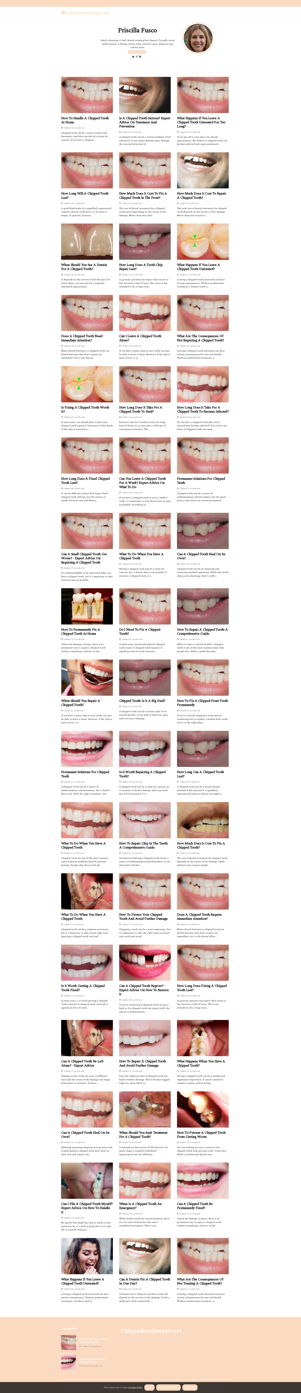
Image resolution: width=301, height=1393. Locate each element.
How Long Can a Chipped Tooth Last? (200, 774)
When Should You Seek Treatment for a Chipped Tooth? (143, 1135)
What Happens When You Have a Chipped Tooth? (201, 1063)
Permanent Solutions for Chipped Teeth (201, 481)
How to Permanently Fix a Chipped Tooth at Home (80, 632)
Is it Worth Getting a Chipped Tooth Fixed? (83, 988)
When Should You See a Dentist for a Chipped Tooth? (84, 267)
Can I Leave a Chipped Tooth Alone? (140, 338)
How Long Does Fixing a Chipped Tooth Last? (202, 988)
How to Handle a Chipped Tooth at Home (85, 120)
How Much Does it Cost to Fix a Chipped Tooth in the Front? (143, 196)
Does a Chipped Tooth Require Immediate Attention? (199, 917)
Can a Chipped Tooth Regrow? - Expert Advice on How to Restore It (144, 990)
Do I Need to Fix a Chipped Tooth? (139, 632)
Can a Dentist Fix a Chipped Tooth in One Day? (144, 1281)
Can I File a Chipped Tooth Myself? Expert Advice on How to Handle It (87, 1208)
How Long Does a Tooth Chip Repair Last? (141, 267)
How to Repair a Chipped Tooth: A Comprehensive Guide (202, 632)
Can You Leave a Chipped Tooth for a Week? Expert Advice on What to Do (142, 483)
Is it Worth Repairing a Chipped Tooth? (142, 774)
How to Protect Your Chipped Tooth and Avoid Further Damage (143, 917)
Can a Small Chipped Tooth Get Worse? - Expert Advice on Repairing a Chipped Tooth (84, 558)
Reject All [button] (189, 1387)
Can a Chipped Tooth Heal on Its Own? (201, 556)
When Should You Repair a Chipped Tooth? (80, 703)
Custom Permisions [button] (168, 1387)
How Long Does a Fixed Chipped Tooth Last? (85, 481)
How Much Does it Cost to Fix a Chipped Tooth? (201, 845)
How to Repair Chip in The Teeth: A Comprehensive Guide (143, 845)
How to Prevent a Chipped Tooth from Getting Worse (201, 1135)
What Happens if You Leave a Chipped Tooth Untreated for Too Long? (201, 122)
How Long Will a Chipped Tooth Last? (84, 196)
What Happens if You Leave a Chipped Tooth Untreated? (198, 267)
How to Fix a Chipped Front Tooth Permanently (202, 703)
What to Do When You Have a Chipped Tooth (141, 556)
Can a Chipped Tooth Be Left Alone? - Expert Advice (82, 1063)
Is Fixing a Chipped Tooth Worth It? (85, 410)
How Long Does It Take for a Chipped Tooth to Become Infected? (203, 410)
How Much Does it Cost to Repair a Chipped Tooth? (201, 196)
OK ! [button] (149, 1387)
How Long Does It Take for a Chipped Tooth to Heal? (140, 410)
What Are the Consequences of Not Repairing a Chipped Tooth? (200, 338)
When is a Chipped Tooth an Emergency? (140, 1206)
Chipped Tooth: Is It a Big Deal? (142, 701)
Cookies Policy (135, 1387)
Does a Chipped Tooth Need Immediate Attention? (82, 338)
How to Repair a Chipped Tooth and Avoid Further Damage (142, 1063)
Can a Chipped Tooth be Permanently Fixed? (195, 1206)
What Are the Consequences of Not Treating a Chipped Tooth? (200, 1281)
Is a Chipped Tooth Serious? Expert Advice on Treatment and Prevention (144, 122)
